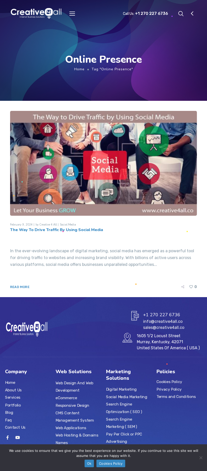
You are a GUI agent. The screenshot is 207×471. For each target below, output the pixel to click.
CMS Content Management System (75, 417)
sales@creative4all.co (163, 327)
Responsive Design (72, 405)
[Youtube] (17, 437)
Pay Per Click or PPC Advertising (124, 438)
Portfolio (13, 405)
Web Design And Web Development (74, 387)
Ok (89, 463)
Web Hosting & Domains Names (77, 439)
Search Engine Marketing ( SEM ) (121, 423)
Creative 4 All (48, 225)
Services (12, 397)
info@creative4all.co (163, 321)
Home (79, 69)
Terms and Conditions (176, 396)
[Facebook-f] (7, 437)
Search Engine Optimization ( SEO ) (124, 408)
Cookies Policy (169, 382)
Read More (20, 287)
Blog (9, 412)
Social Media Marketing (126, 396)
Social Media (68, 225)
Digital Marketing (121, 389)
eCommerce (66, 398)
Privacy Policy (169, 389)
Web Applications (71, 427)
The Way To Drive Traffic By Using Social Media (56, 230)
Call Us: (145, 14)
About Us (13, 390)
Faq (8, 420)
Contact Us (15, 427)
